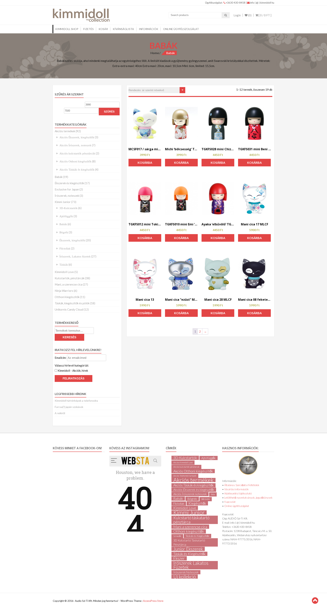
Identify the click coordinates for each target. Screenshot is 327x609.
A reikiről (60, 413)
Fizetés (88, 29)
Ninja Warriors (64, 290)
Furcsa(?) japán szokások (69, 406)
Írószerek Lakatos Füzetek (190, 565)
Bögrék (63, 232)
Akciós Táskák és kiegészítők (76, 169)
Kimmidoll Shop (66, 29)
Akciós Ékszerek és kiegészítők (193, 489)
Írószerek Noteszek (186, 572)
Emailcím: (61, 357)
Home (154, 53)
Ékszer (179, 558)
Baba (213, 494)
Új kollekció (184, 576)
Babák (58, 177)
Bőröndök (205, 499)
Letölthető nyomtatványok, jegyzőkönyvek (248, 497)
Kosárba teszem (145, 163)
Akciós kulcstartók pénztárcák (77, 153)
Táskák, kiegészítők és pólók (72, 303)
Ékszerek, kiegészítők (72, 240)
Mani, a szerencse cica (68, 284)
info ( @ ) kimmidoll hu (262, 2)
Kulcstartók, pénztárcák (69, 278)
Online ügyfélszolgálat (181, 29)
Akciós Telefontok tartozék (184, 475)
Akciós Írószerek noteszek (190, 494)
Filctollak (64, 248)
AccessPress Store (153, 600)
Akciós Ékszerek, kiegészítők (76, 137)
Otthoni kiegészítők (67, 297)
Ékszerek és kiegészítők (69, 183)
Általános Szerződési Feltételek (241, 485)
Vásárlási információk (236, 489)
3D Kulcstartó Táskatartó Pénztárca (189, 542)
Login (237, 15)
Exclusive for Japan (67, 189)
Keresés (69, 337)
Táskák (63, 264)
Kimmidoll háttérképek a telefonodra (76, 400)
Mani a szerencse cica (190, 527)
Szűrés (109, 111)
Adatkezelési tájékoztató (238, 493)
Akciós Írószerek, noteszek (75, 145)
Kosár (103, 29)
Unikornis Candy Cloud (69, 309)
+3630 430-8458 (236, 2)
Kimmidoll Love (64, 272)
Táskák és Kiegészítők (197, 535)
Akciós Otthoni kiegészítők (75, 161)
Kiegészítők (197, 503)
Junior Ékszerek (188, 549)
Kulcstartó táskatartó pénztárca (191, 520)
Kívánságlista (123, 29)
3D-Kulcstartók (68, 208)
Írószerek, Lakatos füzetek (75, 256)
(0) (249, 15)
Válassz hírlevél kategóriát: (72, 365)
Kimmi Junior (63, 202)
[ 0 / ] (264, 15)
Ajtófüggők (66, 216)
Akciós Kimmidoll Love (183, 462)
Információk (148, 29)
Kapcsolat (230, 501)
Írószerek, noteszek (67, 195)
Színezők (177, 536)
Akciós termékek (65, 131)
